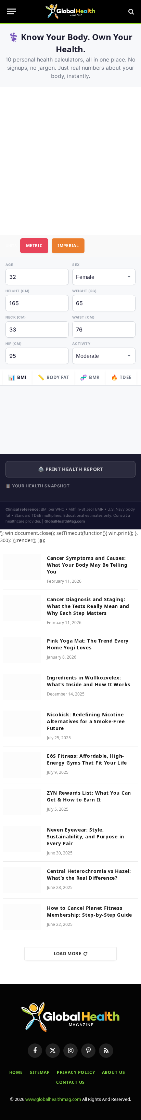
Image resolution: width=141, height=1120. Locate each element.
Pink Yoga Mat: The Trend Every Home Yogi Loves (88, 644)
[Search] (130, 11)
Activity (81, 343)
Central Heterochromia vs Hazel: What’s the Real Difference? (89, 874)
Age (9, 264)
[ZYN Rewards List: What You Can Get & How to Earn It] (22, 802)
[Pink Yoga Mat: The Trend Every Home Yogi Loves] (22, 650)
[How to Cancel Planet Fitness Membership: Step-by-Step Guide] (22, 917)
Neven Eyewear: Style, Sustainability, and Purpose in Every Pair (85, 836)
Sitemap (40, 1072)
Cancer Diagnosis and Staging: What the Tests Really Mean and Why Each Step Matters (88, 606)
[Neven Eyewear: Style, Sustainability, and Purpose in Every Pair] (22, 839)
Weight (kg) (84, 291)
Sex (76, 264)
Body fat (53, 377)
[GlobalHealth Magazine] (70, 11)
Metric (34, 245)
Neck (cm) (15, 317)
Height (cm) (17, 291)
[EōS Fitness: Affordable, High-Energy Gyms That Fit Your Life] (22, 765)
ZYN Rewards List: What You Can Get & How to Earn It (89, 796)
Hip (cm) (13, 343)
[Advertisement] (70, 161)
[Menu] (11, 11)
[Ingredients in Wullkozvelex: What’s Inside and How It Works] (22, 687)
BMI (17, 377)
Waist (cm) (83, 317)
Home (16, 1072)
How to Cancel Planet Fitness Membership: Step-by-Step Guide (89, 911)
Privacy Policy (76, 1072)
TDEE (121, 377)
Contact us (70, 1082)
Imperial (68, 245)
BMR (90, 377)
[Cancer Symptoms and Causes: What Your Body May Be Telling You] (22, 567)
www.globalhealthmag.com (53, 1099)
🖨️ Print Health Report (70, 469)
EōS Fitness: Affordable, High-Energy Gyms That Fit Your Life (87, 759)
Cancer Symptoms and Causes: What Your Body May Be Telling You (87, 565)
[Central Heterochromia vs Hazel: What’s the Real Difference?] (22, 880)
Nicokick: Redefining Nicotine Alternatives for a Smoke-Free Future (86, 721)
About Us (113, 1072)
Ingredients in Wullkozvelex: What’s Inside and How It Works (88, 681)
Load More (67, 953)
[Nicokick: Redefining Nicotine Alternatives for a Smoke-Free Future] (22, 724)
